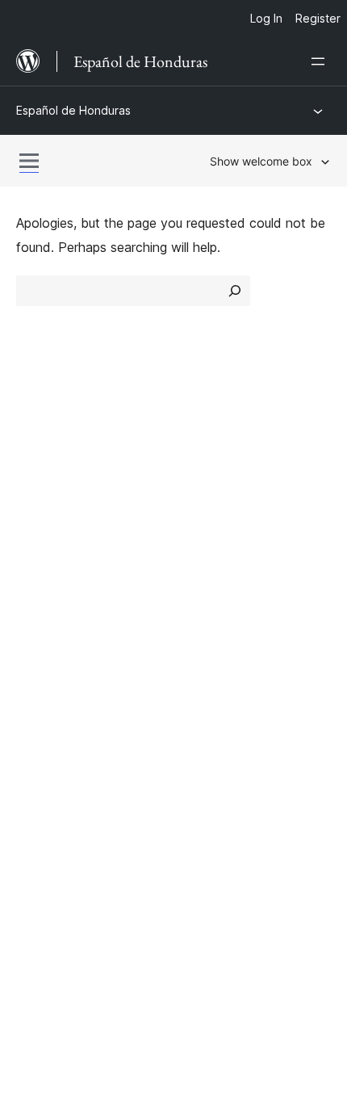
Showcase (213, 443)
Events (202, 610)
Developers (49, 638)
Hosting (39, 500)
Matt (38, 749)
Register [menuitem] (318, 18)
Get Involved (220, 581)
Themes (205, 471)
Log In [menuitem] (266, 18)
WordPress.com (71, 720)
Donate (212, 638)
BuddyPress (60, 805)
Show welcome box (261, 161)
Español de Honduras (73, 110)
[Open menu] (321, 61)
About (34, 443)
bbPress (49, 777)
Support (39, 610)
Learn (32, 581)
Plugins (202, 500)
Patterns (207, 528)
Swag (206, 667)
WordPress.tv (64, 667)
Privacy (38, 528)
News (33, 471)
